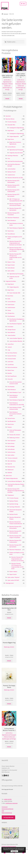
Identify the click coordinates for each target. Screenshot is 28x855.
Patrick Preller (11, 418)
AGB (3, 811)
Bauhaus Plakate (13, 501)
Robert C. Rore (11, 262)
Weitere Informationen (19, 849)
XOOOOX (9, 472)
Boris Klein (10, 296)
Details (7, 98)
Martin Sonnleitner (12, 367)
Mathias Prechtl (11, 172)
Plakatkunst (10, 495)
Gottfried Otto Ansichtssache (15, 161)
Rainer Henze (10, 443)
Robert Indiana (13, 571)
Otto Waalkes (10, 386)
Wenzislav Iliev (11, 467)
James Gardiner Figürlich (15, 338)
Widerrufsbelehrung (7, 812)
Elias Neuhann (11, 316)
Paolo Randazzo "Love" (15, 392)
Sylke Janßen (10, 271)
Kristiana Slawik (11, 358)
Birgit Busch (10, 130)
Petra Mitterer (11, 234)
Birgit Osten (10, 139)
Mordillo (9, 373)
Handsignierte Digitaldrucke (16, 127)
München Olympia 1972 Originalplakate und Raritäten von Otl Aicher (15, 243)
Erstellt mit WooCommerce (9, 846)
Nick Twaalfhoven (12, 376)
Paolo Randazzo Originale (16, 228)
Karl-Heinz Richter (12, 353)
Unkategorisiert (10, 583)
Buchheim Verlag (13, 504)
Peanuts (9, 427)
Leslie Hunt (10, 361)
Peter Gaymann (11, 440)
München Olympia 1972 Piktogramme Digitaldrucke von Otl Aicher (16, 249)
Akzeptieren (14, 851)
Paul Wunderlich (11, 421)
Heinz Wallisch (11, 332)
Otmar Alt (10, 379)
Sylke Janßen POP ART (13, 580)
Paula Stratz (10, 231)
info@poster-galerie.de (11, 803)
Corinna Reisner (11, 147)
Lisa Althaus (10, 364)
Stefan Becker (11, 268)
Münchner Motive (10, 119)
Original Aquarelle (14, 136)
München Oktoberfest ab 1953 (15, 177)
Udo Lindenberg (11, 461)
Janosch (9, 347)
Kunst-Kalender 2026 (14, 293)
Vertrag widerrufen (8, 817)
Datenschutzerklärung (7, 809)
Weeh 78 (9, 464)
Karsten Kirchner (11, 356)
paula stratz (9, 475)
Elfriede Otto (10, 313)
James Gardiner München (15, 341)
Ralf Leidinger (11, 446)
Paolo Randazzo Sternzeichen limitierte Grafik (15, 413)
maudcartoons (11, 175)
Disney (9, 310)
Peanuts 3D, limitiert (14, 434)
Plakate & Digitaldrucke (12, 478)
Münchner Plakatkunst (13, 217)
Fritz (8, 158)
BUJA (8, 298)
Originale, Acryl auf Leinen (16, 152)
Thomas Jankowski (12, 458)
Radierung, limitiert (14, 437)
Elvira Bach (10, 326)
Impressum (5, 807)
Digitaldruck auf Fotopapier (16, 149)
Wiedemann (10, 469)
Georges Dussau (11, 329)
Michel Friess (10, 370)
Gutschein (8, 116)
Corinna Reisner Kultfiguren (14, 481)
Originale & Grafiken (11, 281)
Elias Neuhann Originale (15, 323)
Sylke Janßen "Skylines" (13, 577)
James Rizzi (10, 344)
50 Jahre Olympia (11, 122)
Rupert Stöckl (11, 265)
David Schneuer (11, 307)
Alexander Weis (11, 124)
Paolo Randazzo (11, 220)
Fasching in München (12, 155)
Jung (8, 350)
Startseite (5, 14)
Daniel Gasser (10, 304)
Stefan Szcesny (11, 452)
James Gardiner (11, 169)
